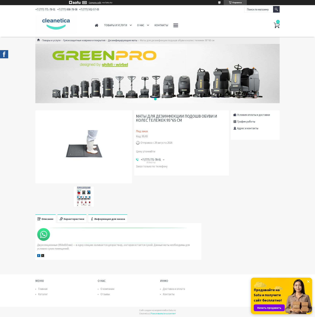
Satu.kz (172, 310)
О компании (107, 289)
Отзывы (105, 294)
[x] (42, 256)
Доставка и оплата (174, 289)
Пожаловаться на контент (163, 313)
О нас (140, 25)
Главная (96, 25)
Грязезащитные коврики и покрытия (84, 40)
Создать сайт (95, 2)
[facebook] (38, 256)
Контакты (161, 25)
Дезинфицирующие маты (122, 40)
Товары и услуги (115, 25)
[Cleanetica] (61, 23)
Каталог (43, 294)
